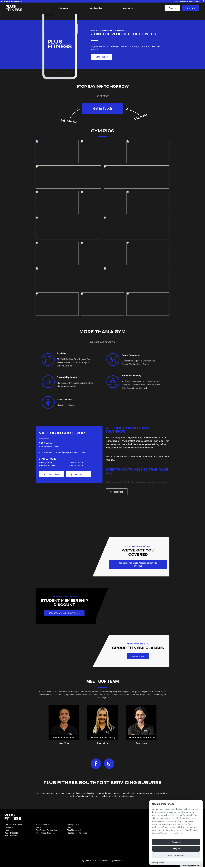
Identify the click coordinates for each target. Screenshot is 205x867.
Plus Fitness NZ (11, 833)
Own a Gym (128, 8)
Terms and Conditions (13, 824)
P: (46, 452)
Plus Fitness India (74, 830)
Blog (69, 827)
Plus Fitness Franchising (46, 830)
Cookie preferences (191, 865)
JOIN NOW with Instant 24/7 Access (64, 613)
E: (70, 452)
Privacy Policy (73, 824)
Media (38, 827)
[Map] (69, 518)
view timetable (138, 656)
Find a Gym (63, 8)
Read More (118, 491)
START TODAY (102, 57)
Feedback (8, 827)
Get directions (53, 474)
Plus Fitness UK (11, 835)
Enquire (172, 8)
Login (6, 830)
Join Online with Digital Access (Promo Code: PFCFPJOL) (138, 564)
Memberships (96, 8)
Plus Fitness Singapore (45, 833)
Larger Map (79, 474)
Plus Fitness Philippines (77, 833)
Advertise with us (43, 824)
